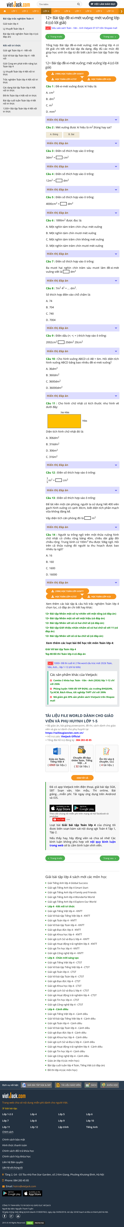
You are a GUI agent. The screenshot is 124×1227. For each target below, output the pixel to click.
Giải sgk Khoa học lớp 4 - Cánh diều (67, 1037)
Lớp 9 (99, 11)
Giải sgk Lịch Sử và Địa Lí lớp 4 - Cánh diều (71, 1042)
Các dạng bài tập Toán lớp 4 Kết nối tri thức (19, 89)
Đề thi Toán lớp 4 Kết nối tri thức (20, 95)
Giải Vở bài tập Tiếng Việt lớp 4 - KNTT (69, 915)
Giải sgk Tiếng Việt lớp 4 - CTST (65, 962)
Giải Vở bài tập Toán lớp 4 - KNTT (66, 925)
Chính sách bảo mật (13, 1139)
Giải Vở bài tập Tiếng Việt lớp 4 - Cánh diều (72, 1018)
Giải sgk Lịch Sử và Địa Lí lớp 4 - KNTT (68, 939)
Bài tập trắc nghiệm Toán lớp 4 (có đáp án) (20, 35)
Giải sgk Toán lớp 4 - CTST (62, 971)
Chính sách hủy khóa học (16, 1156)
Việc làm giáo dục (104, 4)
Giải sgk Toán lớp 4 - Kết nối (17, 50)
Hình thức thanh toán (14, 1145)
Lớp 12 (34, 1127)
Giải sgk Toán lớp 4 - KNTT (62, 920)
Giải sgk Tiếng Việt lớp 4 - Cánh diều (68, 1014)
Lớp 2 (25, 11)
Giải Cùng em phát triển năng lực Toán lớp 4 (20, 65)
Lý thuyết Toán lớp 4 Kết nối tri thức (19, 73)
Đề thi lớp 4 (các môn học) (62, 1070)
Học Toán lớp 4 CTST (66, 79)
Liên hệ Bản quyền (12, 1162)
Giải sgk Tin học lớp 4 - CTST (63, 1000)
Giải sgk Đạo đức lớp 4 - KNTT (64, 929)
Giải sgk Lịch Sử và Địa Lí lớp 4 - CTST (68, 990)
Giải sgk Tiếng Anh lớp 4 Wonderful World (71, 897)
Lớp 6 (67, 11)
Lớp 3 (35, 11)
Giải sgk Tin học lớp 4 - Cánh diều (66, 1051)
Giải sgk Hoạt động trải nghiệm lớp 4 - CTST (72, 995)
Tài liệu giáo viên (71, 1085)
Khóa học (112, 1085)
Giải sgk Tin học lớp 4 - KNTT (64, 948)
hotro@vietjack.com (24, 1186)
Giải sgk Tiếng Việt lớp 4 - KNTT (65, 911)
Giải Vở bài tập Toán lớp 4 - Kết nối (19, 57)
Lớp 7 (78, 11)
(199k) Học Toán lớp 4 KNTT (69, 73)
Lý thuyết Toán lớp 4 (13, 28)
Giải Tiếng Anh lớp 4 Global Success (68, 883)
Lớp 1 (14, 11)
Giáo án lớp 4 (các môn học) (63, 1060)
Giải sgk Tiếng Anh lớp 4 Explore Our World (72, 901)
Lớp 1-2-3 (7, 1114)
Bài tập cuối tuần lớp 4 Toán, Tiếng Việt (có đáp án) (76, 1065)
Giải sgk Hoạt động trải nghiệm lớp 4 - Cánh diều (75, 1046)
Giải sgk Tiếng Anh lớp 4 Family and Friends (72, 892)
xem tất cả (82, 778)
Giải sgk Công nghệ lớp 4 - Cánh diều (68, 1056)
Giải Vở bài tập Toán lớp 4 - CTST (66, 976)
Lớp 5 (57, 11)
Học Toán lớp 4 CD (101, 79)
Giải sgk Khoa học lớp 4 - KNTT (65, 934)
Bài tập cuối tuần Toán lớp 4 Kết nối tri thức (19, 102)
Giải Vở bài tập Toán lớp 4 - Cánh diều (69, 1028)
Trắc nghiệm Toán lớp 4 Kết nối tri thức (20, 81)
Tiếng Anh (92, 1127)
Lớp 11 (6, 1127)
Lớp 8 (88, 11)
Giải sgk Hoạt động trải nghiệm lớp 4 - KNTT (72, 943)
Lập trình (63, 1127)
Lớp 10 (110, 11)
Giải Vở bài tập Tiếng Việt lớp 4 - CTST (69, 967)
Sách (93, 1085)
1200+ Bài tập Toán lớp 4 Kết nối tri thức (20, 110)
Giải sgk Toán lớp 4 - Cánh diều (65, 1023)
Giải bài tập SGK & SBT (39, 1085)
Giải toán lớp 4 (10, 23)
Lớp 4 (46, 11)
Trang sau (108, 36)
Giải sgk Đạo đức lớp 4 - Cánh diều (67, 1032)
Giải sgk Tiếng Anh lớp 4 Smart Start (68, 887)
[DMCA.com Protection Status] (37, 1223)
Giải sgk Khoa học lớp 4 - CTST (65, 986)
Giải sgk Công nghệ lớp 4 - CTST (65, 1004)
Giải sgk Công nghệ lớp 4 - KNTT (65, 953)
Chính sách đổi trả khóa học (18, 1150)
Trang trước (56, 36)
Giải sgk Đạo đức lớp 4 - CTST (64, 981)
